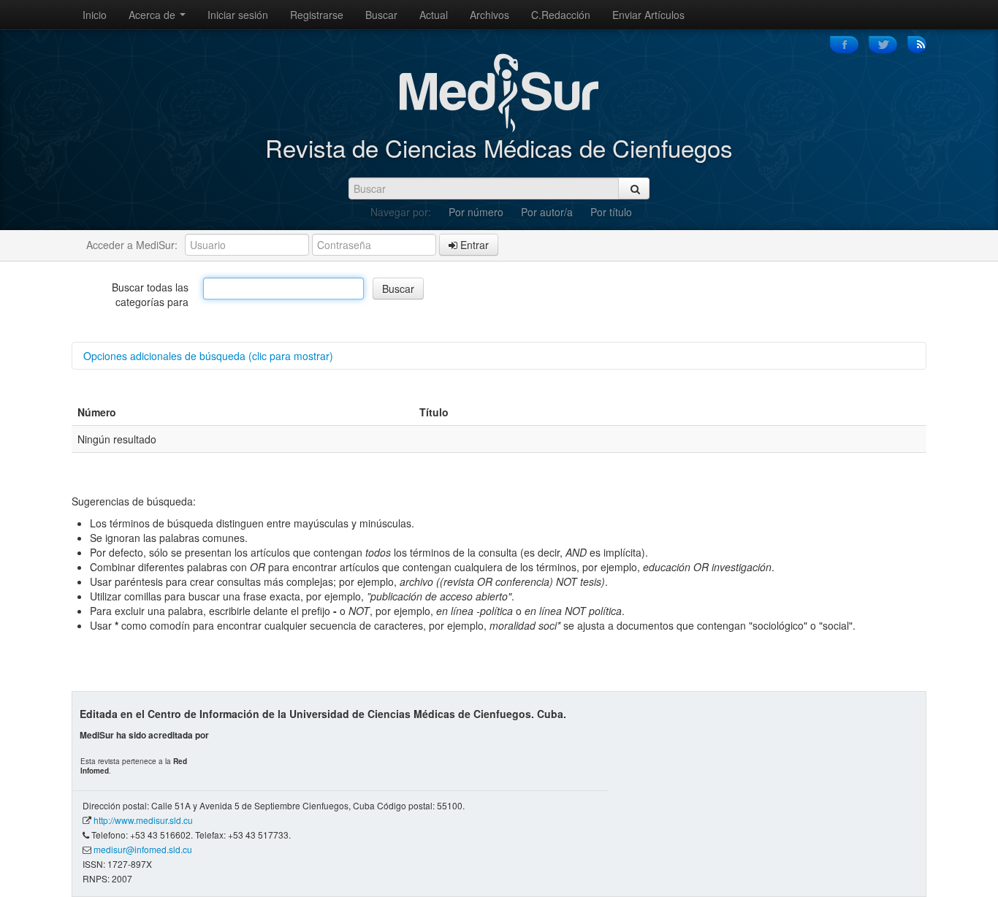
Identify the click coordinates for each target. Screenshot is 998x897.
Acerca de (153, 14)
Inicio (95, 14)
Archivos (489, 14)
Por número (476, 212)
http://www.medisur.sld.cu (143, 820)
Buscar (381, 14)
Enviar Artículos (648, 14)
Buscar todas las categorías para (150, 294)
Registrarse (316, 14)
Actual (433, 14)
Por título (611, 212)
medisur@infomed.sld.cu (143, 849)
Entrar (473, 244)
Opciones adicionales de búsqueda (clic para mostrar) (208, 355)
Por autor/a (547, 212)
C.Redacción (560, 14)
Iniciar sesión (237, 14)
